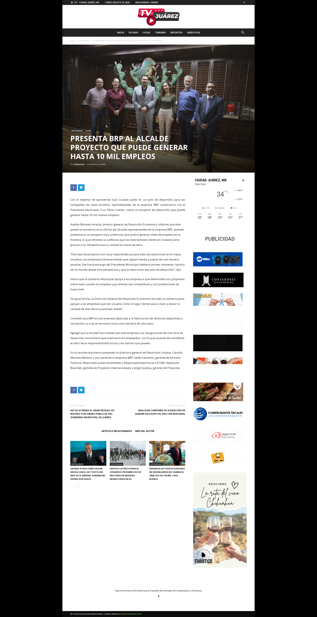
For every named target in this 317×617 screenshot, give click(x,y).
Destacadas (83, 40)
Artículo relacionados (117, 431)
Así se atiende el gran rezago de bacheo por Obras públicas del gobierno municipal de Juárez (92, 414)
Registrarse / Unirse (146, 2)
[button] (243, 33)
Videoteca (193, 32)
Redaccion (79, 164)
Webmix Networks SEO (130, 614)
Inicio (120, 32)
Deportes (176, 32)
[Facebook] (244, 2)
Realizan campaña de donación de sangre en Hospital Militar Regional (160, 412)
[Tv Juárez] (158, 16)
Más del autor (144, 431)
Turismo (160, 32)
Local (146, 32)
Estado (133, 32)
